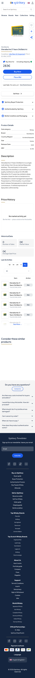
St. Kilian (17, 630)
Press (17, 572)
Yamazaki (17, 528)
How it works (17, 563)
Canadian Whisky (17, 612)
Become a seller (17, 496)
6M (17, 264)
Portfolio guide (17, 566)
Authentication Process (17, 482)
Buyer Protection (17, 479)
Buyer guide (17, 476)
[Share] (31, 37)
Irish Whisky (17, 609)
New (16, 15)
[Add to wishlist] (31, 25)
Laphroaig (17, 543)
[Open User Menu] (33, 3)
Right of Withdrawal (17, 592)
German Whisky (17, 622)
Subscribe (17, 455)
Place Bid (17, 77)
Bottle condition (18, 508)
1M (13, 264)
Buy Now (17, 71)
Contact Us (17, 389)
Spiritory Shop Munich (17, 633)
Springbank (17, 522)
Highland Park (17, 539)
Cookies (17, 595)
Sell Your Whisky (17, 499)
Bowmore (17, 525)
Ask (28, 285)
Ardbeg (17, 519)
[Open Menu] (2, 3)
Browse (4, 15)
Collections (24, 15)
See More (16, 324)
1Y (21, 264)
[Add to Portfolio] (31, 31)
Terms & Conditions (18, 583)
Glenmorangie (17, 555)
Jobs (17, 598)
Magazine (17, 575)
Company (17, 569)
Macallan (17, 516)
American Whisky (17, 615)
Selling (31, 15)
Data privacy (17, 589)
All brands (17, 488)
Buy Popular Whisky (17, 485)
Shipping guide (17, 505)
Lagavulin (17, 549)
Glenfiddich (17, 546)
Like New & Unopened (17, 54)
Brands (11, 15)
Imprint (17, 586)
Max (25, 264)
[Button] (9, 464)
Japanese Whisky (17, 606)
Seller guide (17, 502)
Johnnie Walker (17, 531)
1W (9, 264)
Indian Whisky (17, 618)
